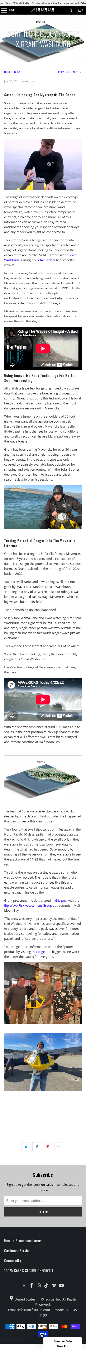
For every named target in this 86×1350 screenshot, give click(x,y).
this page (38, 951)
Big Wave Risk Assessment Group (28, 905)
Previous (63, 71)
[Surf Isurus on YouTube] (61, 1285)
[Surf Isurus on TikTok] (46, 1285)
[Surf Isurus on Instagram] (39, 1285)
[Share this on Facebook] (36, 1146)
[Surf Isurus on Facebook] (32, 1285)
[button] (62, 1343)
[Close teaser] (42, 1336)
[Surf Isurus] (43, 10)
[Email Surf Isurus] (24, 1285)
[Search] (71, 10)
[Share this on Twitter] (26, 1146)
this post (61, 900)
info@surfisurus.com (33, 1310)
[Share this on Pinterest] (47, 1146)
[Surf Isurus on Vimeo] (54, 1285)
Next (76, 71)
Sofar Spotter (46, 260)
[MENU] (2, 10)
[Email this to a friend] (58, 1146)
